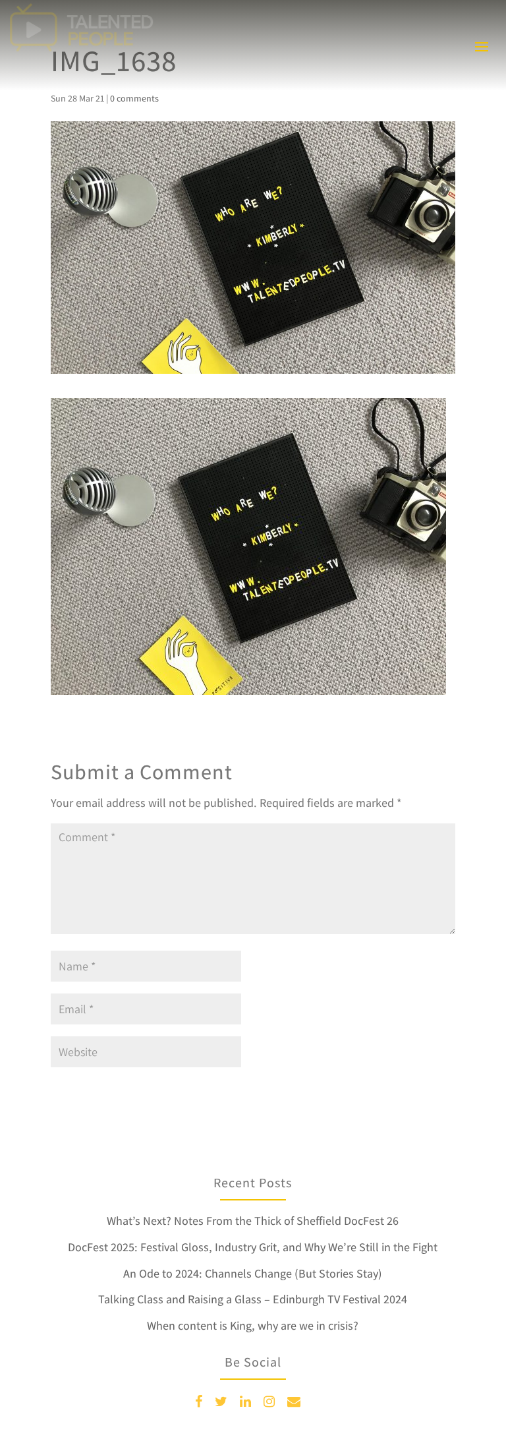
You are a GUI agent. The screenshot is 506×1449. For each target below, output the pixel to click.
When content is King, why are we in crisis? (252, 1325)
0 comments (134, 98)
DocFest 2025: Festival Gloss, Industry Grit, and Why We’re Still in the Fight (252, 1247)
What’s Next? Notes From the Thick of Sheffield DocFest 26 (253, 1220)
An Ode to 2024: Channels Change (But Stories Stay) (252, 1273)
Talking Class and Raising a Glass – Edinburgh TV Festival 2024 (252, 1299)
